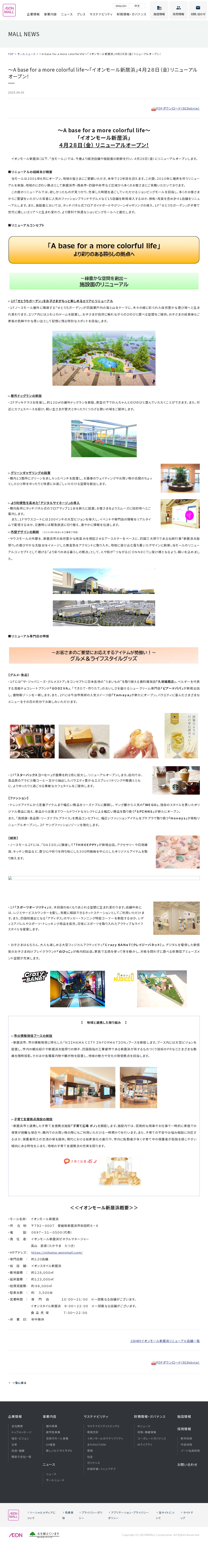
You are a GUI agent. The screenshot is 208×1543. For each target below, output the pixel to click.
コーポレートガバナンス (152, 1438)
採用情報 (184, 1428)
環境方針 (93, 1432)
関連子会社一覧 (21, 1457)
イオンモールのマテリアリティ (105, 1438)
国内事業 (51, 1426)
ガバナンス (93, 1463)
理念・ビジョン (20, 1438)
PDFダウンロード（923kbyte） (178, 108)
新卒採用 (186, 1438)
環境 (90, 1450)
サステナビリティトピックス (103, 1426)
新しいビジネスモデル (59, 1450)
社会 (90, 1457)
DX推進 (50, 1444)
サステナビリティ (101, 14)
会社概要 (17, 1426)
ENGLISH (121, 6)
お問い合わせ (187, 1464)
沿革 (14, 1444)
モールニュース (55, 1480)
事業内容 (50, 14)
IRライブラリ (145, 1444)
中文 (137, 6)
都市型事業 (53, 1432)
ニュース (67, 14)
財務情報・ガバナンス (131, 14)
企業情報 (33, 14)
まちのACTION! (96, 1444)
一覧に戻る (19, 1383)
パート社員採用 (190, 1450)
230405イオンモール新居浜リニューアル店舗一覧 (165, 1341)
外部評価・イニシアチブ (101, 1469)
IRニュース (144, 1426)
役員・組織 (18, 1450)
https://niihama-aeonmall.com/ (57, 1252)
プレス (81, 14)
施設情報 (184, 1416)
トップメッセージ (22, 1432)
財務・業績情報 (147, 1432)
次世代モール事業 (57, 1438)
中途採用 (186, 1444)
